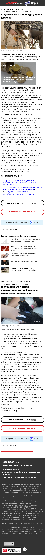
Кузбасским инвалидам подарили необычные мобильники (23, 254)
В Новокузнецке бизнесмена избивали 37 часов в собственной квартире (19, 182)
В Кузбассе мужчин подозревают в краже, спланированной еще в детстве (26, 240)
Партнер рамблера (21, 544)
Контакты (7, 466)
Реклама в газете (10, 469)
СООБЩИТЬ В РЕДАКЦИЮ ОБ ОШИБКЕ (19, 478)
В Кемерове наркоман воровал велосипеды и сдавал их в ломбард (23, 269)
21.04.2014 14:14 (7, 9)
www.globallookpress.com (11, 50)
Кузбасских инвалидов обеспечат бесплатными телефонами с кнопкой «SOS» (24, 248)
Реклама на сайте (23, 466)
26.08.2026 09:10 (7, 282)
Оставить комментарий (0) (22, 212)
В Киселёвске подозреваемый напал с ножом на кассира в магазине (22, 188)
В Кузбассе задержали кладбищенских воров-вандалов (19, 193)
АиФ (18, 326)
